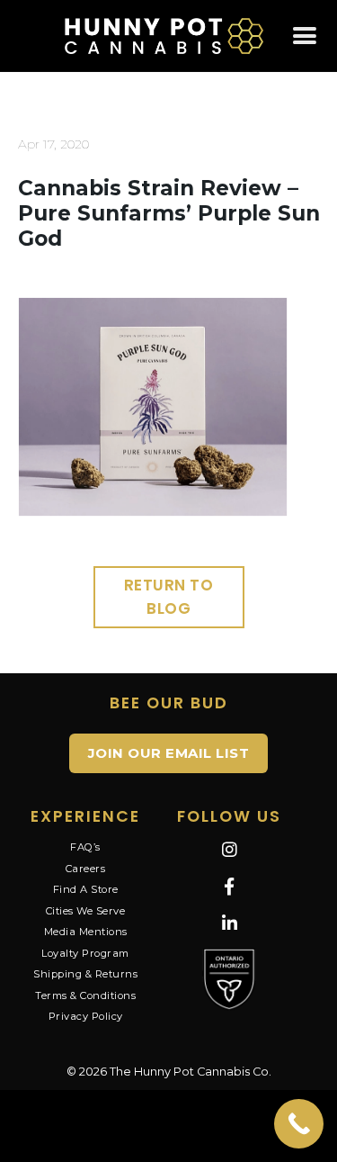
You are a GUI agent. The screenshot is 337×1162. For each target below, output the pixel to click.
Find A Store (86, 889)
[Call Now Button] (299, 1123)
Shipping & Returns (85, 974)
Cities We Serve (86, 911)
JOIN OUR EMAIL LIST (169, 752)
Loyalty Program (85, 953)
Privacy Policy (86, 1016)
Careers (86, 868)
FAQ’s (85, 847)
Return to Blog (169, 596)
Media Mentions (86, 931)
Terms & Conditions (85, 995)
